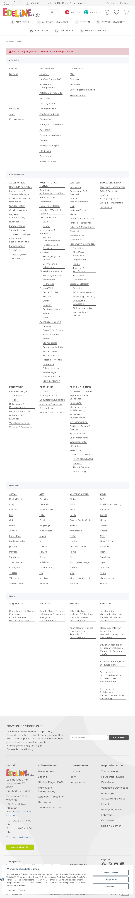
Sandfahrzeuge (17, 226)
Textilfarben (79, 275)
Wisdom (104, 583)
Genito (103, 515)
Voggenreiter (107, 578)
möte (73, 536)
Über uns (14, 108)
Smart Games (16, 562)
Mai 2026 (74, 603)
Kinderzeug (76, 530)
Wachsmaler (79, 279)
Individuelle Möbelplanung (47, 86)
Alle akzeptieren (110, 873)
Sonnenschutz (17, 246)
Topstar (13, 573)
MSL (102, 536)
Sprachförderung (79, 437)
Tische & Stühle (48, 217)
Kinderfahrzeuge (18, 391)
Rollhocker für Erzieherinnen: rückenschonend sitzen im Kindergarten (112, 694)
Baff (42, 494)
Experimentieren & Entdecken (80, 397)
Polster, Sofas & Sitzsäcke (51, 246)
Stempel (74, 231)
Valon (103, 573)
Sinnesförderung (79, 422)
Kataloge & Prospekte (51, 93)
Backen (47, 326)
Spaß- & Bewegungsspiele (109, 197)
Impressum (11, 890)
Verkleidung (79, 471)
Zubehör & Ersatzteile (20, 427)
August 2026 (16, 603)
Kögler (103, 530)
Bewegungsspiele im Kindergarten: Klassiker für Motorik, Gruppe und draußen (113, 650)
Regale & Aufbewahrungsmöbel (51, 192)
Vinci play (45, 578)
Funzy (73, 515)
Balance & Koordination (112, 187)
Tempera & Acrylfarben (79, 270)
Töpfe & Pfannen (51, 381)
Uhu (72, 573)
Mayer (43, 536)
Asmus (12, 494)
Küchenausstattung (50, 322)
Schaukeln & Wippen (20, 234)
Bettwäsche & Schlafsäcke (50, 265)
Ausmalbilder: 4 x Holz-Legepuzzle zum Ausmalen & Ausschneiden (82, 633)
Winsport (44, 583)
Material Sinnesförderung (52, 239)
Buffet (46, 301)
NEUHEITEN (95, 12)
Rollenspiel (75, 450)
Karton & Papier (78, 210)
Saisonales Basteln (79, 284)
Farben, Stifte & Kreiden (82, 244)
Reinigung (48, 364)
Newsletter (45, 98)
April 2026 (105, 603)
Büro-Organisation (52, 275)
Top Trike (105, 567)
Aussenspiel (46, 130)
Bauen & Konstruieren (81, 391)
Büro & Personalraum (51, 271)
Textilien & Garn (78, 235)
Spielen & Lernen (48, 161)
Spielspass (45, 562)
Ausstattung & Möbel (51, 135)
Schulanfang (46, 408)
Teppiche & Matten (50, 206)
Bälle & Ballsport (108, 191)
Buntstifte (78, 248)
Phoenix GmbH (78, 546)
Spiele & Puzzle (78, 433)
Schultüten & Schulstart (80, 302)
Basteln (44, 140)
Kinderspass (46, 530)
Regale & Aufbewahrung (17, 216)
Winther (74, 583)
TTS (41, 573)
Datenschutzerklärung (19, 749)
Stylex (103, 562)
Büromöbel (49, 279)
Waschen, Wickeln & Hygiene (50, 212)
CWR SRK (45, 504)
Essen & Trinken (48, 288)
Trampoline (15, 258)
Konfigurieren (111, 879)
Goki (11, 520)
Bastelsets (75, 187)
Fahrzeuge (45, 151)
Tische (46, 226)
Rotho (103, 552)
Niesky (73, 541)
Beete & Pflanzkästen (20, 187)
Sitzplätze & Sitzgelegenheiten (19, 240)
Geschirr (47, 305)
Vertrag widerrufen (20, 847)
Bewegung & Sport (50, 145)
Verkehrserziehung (19, 423)
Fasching (78, 288)
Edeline (13, 509)
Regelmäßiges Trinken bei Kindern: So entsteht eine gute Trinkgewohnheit (52, 616)
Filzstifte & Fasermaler (79, 254)
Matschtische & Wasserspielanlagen (19, 193)
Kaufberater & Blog (49, 114)
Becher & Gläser (51, 292)
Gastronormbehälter (53, 347)
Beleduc (44, 499)
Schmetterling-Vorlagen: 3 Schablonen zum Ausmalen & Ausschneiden (82, 616)
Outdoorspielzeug (18, 210)
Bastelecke (45, 119)
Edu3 (72, 509)
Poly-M (43, 552)
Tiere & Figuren (81, 467)
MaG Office (15, 536)
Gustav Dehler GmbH (81, 520)
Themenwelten (48, 108)
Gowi (42, 520)
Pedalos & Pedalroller (20, 411)
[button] (107, 12)
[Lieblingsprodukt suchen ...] (52, 12)
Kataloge (34, 3)
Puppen (77, 463)
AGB (72, 74)
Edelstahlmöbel (51, 334)
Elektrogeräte (50, 343)
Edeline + (44, 74)
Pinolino (104, 546)
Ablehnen (110, 886)
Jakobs (73, 525)
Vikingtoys (14, 578)
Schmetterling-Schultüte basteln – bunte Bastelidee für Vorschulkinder (111, 677)
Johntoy (13, 530)
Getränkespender (52, 309)
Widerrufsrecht (78, 95)
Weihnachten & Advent (81, 314)
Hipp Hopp (45, 525)
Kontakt (124, 3)
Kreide (76, 264)
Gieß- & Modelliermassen (79, 200)
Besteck (47, 296)
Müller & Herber (17, 541)
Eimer (46, 338)
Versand (82, 894)
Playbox (13, 552)
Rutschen (14, 221)
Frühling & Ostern (82, 292)
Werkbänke (76, 239)
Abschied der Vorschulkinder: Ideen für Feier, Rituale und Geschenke (111, 616)
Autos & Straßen (81, 454)
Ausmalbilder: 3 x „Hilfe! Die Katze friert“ (112, 663)
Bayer (103, 494)
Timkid (73, 567)
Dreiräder (17, 395)
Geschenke (46, 156)
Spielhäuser (15, 250)
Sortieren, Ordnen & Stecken (80, 428)
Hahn (103, 520)
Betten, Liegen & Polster (51, 258)
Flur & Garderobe (48, 197)
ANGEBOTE (76, 12)
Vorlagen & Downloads (51, 124)
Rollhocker (48, 284)
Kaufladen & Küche (83, 459)
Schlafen (44, 252)
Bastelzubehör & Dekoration (78, 193)
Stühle (46, 221)
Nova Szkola (106, 541)
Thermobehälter (51, 376)
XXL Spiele (75, 446)
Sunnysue (14, 567)
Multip (43, 541)
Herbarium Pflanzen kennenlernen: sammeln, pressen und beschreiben (112, 633)
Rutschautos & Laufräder (17, 417)
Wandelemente (78, 442)
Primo (73, 552)
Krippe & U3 (76, 403)
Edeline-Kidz (46, 509)
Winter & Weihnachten (52, 412)
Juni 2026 (45, 603)
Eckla (72, 504)
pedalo (43, 546)
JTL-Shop (125, 895)
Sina (72, 557)
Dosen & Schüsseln (53, 330)
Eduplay (104, 509)
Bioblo (73, 499)
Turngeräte (106, 207)
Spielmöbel (46, 201)
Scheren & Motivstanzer (82, 227)
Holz (72, 206)
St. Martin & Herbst (83, 308)
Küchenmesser (51, 355)
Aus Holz (44, 391)
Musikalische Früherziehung (78, 416)
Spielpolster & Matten (111, 203)
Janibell (104, 525)
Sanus (43, 557)
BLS (102, 499)
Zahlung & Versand (49, 103)
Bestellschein (47, 68)
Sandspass (14, 557)
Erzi (11, 515)
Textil (45, 317)
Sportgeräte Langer (80, 562)
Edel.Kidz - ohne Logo (111, 504)
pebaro (13, 546)
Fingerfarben (80, 259)
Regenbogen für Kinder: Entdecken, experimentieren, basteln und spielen (22, 616)
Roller (15, 400)
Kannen (47, 313)
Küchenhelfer (50, 351)
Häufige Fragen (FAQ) (51, 79)
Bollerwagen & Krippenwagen (17, 405)
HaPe (12, 525)
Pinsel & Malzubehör (80, 223)
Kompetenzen (17, 119)
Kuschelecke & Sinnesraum (47, 232)
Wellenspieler (16, 583)
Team (12, 114)
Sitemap (74, 79)
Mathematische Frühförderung (78, 409)
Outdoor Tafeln (17, 206)
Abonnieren (119, 737)
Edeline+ (111, 3)
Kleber (73, 214)
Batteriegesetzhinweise (82, 90)
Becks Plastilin (16, 499)
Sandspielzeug (17, 230)
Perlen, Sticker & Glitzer (82, 218)
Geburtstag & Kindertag (52, 400)
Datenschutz (24, 890)
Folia (42, 515)
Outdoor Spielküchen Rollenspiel (20, 200)
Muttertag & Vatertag (84, 296)
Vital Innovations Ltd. (81, 578)
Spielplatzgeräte (17, 254)
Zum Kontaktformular (19, 837)
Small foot (105, 557)
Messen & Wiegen (52, 360)
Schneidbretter (51, 368)
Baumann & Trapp (79, 494)
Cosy (11, 504)
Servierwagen (50, 372)
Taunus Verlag (47, 567)
